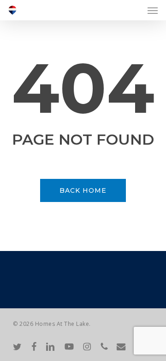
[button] (153, 10)
